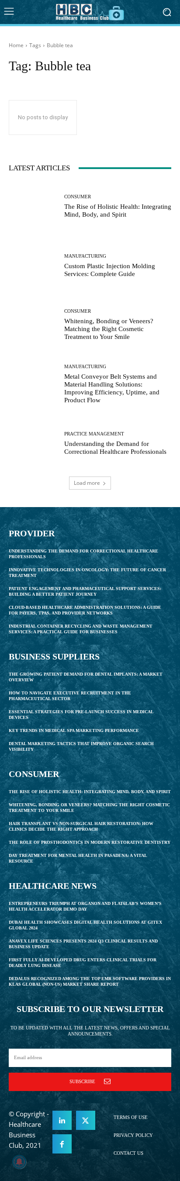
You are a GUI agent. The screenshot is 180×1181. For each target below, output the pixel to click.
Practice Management (94, 434)
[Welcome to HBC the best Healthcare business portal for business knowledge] (89, 12)
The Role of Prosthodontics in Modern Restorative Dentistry (89, 842)
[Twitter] (85, 1120)
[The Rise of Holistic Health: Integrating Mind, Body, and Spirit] (33, 206)
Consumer (77, 196)
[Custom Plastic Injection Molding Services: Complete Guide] (33, 266)
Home (16, 45)
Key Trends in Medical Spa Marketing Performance (74, 730)
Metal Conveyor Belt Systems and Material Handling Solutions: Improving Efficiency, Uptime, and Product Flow (111, 388)
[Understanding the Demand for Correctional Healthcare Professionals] (33, 443)
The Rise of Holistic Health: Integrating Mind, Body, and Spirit (117, 210)
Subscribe (82, 1081)
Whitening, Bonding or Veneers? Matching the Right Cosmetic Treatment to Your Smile (108, 329)
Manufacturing (85, 256)
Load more (87, 483)
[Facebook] (62, 1143)
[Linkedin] (62, 1120)
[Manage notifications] (19, 1162)
